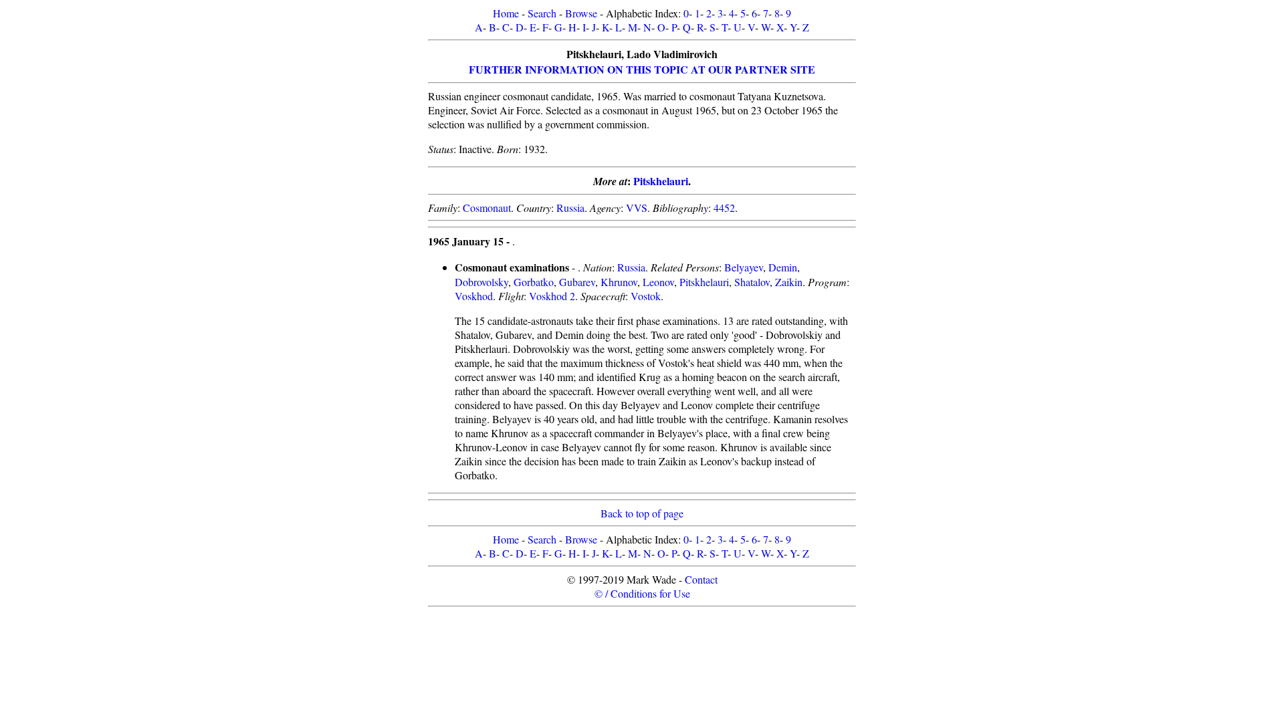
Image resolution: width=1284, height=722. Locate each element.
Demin (782, 267)
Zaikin (788, 282)
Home (506, 13)
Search (542, 13)
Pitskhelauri (660, 181)
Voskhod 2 (552, 296)
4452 (724, 208)
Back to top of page (642, 513)
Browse (581, 13)
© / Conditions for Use (642, 593)
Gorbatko (534, 282)
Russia (570, 208)
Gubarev (577, 282)
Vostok (646, 296)
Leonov (658, 282)
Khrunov (619, 282)
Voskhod (474, 296)
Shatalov (752, 282)
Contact (701, 579)
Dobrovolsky (481, 282)
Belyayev (743, 267)
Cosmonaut (487, 208)
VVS (636, 208)
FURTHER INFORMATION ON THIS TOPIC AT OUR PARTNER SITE (642, 69)
